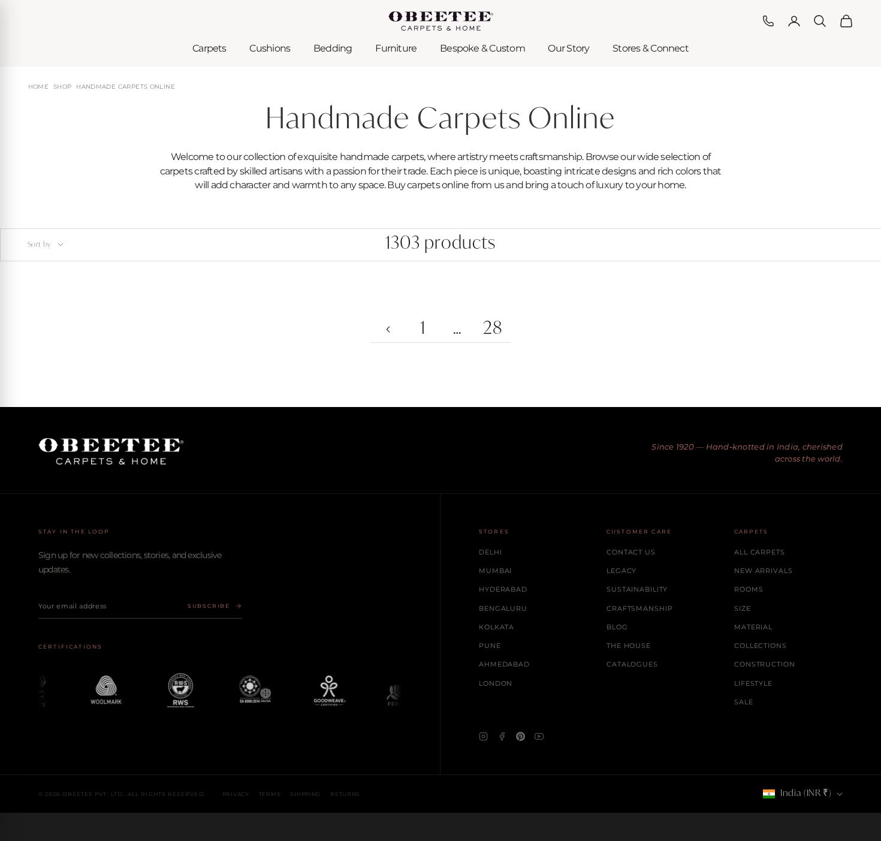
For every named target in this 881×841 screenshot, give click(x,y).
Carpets (209, 48)
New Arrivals (763, 570)
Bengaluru (503, 608)
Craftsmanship (639, 608)
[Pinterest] (520, 736)
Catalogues (632, 664)
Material (753, 627)
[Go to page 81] (388, 329)
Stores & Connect (651, 48)
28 (493, 329)
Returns (345, 794)
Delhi (490, 552)
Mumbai (495, 570)
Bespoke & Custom (482, 48)
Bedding (332, 48)
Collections (760, 645)
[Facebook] (501, 736)
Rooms (748, 589)
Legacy (621, 570)
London (495, 683)
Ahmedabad (504, 664)
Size (742, 608)
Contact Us (631, 552)
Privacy (235, 794)
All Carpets (759, 552)
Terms (270, 794)
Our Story (568, 48)
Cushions (269, 48)
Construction (764, 664)
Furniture (396, 48)
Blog (617, 627)
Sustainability (637, 589)
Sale (743, 702)
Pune (490, 645)
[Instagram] (483, 736)
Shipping (305, 794)
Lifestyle (753, 683)
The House (629, 645)
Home (38, 87)
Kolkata (496, 627)
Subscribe (209, 605)
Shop (62, 87)
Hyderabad (503, 589)
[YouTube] (539, 736)
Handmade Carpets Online (125, 87)
